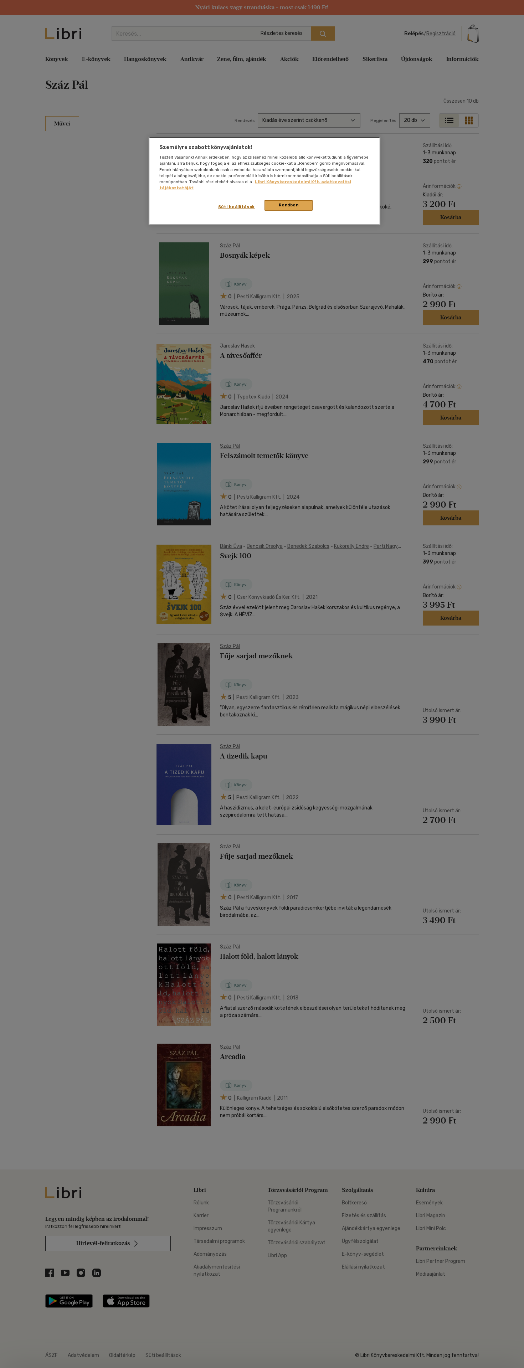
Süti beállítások (236, 206)
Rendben (289, 204)
